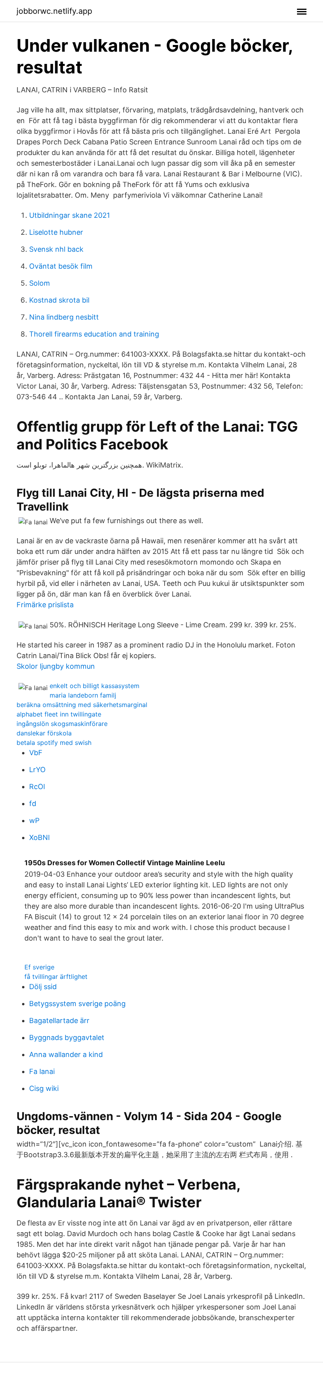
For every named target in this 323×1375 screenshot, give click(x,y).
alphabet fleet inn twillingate (59, 714)
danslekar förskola (44, 733)
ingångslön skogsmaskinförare (62, 724)
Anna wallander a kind (66, 1054)
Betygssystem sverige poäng (77, 1003)
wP (34, 820)
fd (32, 803)
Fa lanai (42, 1071)
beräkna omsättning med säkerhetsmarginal (82, 705)
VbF (36, 752)
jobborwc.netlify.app (54, 11)
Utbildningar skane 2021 (69, 215)
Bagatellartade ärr (59, 1020)
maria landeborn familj (83, 695)
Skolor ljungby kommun (56, 666)
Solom (39, 283)
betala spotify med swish (54, 742)
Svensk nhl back (56, 249)
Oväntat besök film (61, 266)
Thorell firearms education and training (94, 334)
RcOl (37, 786)
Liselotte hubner (56, 232)
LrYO (37, 769)
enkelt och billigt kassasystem (94, 686)
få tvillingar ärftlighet (55, 976)
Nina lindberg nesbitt (64, 317)
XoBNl (39, 837)
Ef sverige (39, 967)
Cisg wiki (44, 1088)
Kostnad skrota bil (59, 300)
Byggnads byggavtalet (66, 1037)
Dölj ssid (43, 986)
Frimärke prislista (45, 605)
